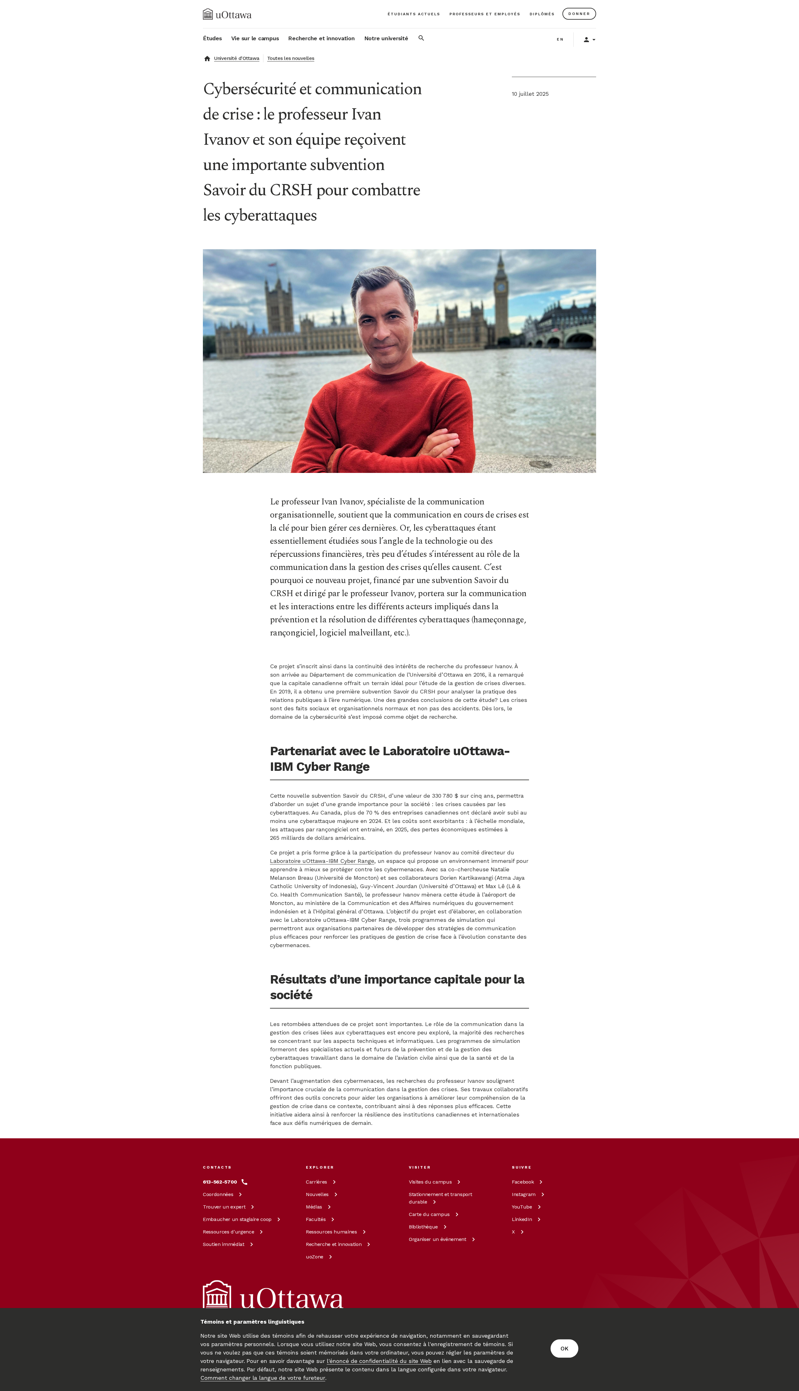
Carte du (429, 1214)
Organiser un (437, 1239)
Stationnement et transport (440, 1198)
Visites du (430, 1182)
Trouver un (224, 1207)
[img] (227, 14)
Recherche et (333, 1244)
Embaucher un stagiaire (237, 1219)
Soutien (223, 1244)
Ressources (228, 1232)
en (560, 39)
